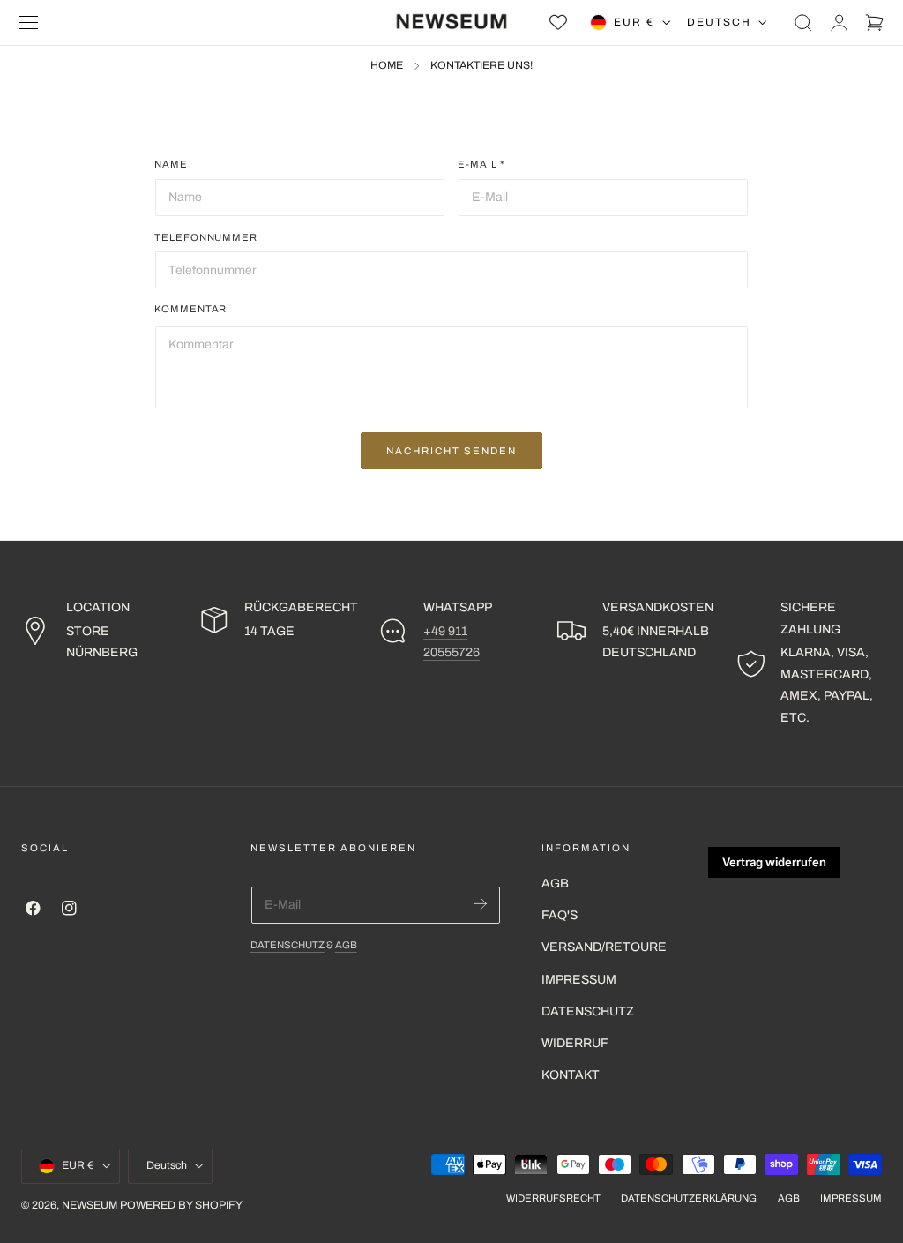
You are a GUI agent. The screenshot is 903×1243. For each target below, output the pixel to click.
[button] (29, 23)
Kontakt (570, 1075)
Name (171, 164)
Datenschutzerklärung (689, 1198)
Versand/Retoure (604, 947)
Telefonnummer (205, 237)
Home (386, 65)
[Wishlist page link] (558, 22)
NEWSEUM (89, 1205)
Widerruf (574, 1043)
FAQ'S (559, 915)
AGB (346, 945)
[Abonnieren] (480, 904)
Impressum (578, 979)
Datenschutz (287, 945)
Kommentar (190, 308)
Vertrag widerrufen (774, 862)
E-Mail (481, 164)
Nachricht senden (451, 451)
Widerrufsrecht (553, 1198)
